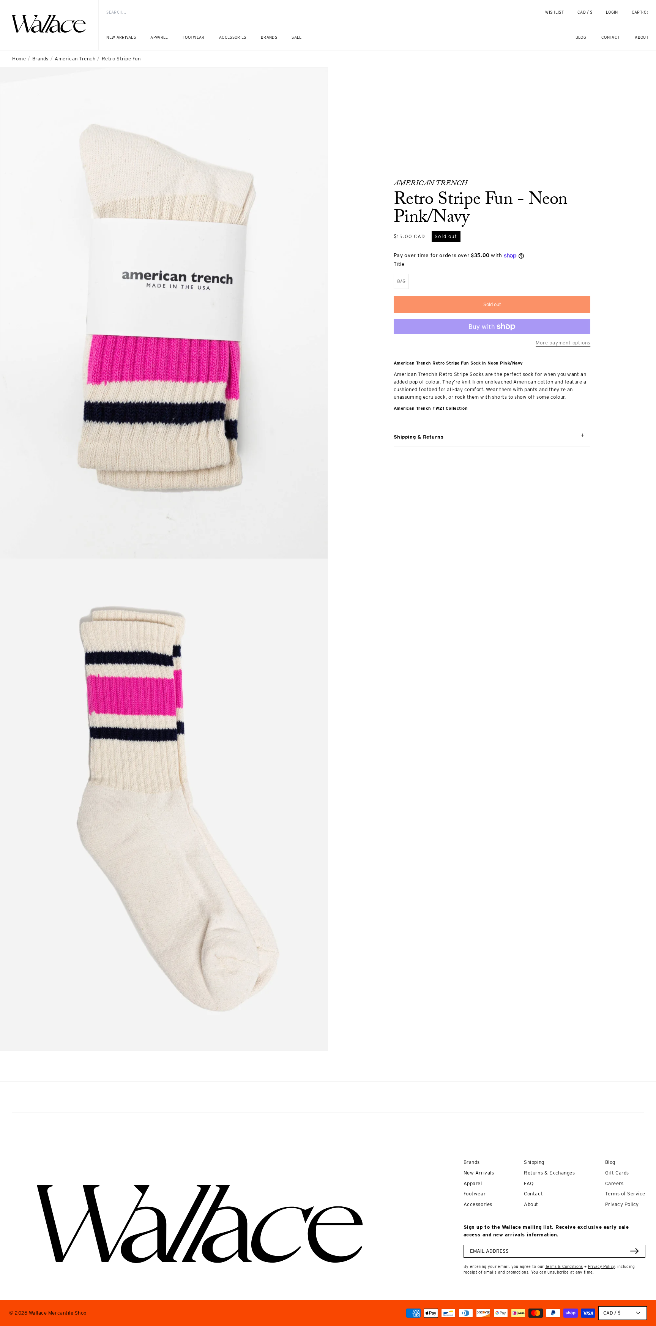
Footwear (475, 1193)
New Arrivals (479, 1173)
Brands (40, 58)
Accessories (478, 1204)
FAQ (529, 1183)
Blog (610, 1162)
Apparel (473, 1183)
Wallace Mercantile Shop (58, 1313)
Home (19, 58)
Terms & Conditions (564, 1266)
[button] (640, 12)
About (531, 1204)
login (616, 16)
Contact (533, 1193)
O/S (403, 283)
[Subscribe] (634, 1251)
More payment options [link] (563, 342)
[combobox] (308, 12)
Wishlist (554, 12)
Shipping (534, 1162)
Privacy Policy (622, 1204)
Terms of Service (625, 1193)
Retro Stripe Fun (121, 58)
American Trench (75, 58)
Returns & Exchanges (549, 1173)
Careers (614, 1183)
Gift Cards (617, 1173)
